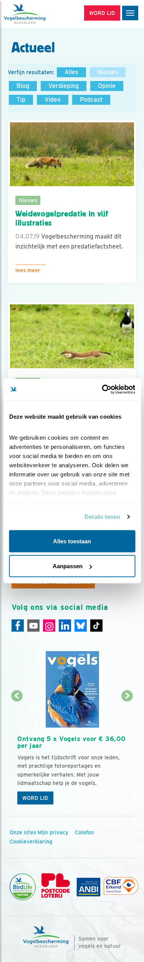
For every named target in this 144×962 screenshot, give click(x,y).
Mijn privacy (53, 832)
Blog (23, 85)
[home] (38, 14)
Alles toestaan (72, 541)
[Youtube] (33, 625)
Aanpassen (68, 566)
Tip (21, 99)
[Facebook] (18, 625)
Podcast (91, 99)
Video (53, 99)
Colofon (84, 832)
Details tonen (102, 517)
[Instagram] (49, 625)
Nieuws (108, 72)
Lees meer (27, 270)
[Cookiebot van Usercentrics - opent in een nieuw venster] (102, 390)
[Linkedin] (65, 625)
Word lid (35, 798)
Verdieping (63, 85)
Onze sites (23, 832)
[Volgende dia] (127, 752)
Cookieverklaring (31, 841)
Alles (71, 72)
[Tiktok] (96, 625)
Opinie (107, 85)
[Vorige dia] (17, 752)
